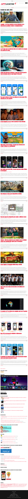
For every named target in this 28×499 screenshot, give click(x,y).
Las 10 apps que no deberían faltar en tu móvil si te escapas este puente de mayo (14, 49)
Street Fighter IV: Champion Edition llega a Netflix (11, 264)
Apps (14, 483)
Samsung (9, 486)
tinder (19, 486)
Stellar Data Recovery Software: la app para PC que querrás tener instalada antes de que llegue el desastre (14, 73)
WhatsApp (2, 487)
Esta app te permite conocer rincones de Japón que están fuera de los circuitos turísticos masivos (13, 418)
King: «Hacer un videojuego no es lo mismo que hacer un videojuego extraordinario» (13, 410)
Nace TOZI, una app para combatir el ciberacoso (11, 333)
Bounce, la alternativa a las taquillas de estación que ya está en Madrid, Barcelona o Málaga (15, 461)
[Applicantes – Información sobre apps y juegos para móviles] (9, 4)
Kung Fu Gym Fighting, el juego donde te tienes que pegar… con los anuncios (10, 421)
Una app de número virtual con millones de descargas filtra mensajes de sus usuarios (14, 97)
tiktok (18, 486)
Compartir (2, 33)
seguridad (11, 486)
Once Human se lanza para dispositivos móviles (11, 194)
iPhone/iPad (6, 485)
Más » (26, 33)
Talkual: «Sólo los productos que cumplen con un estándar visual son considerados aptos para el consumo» (14, 240)
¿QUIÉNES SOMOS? (14, 491)
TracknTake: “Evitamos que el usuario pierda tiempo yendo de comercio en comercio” (14, 407)
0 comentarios (10, 51)
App (11, 483)
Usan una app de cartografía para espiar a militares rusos (13, 217)
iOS (25, 484)
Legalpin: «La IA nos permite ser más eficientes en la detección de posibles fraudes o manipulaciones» (12, 25)
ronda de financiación (5, 486)
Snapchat (16, 486)
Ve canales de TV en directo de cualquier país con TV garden (14, 311)
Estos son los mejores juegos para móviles (9, 460)
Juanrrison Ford (2, 51)
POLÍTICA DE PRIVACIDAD (12, 496)
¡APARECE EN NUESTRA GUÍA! (14, 494)
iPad (1, 485)
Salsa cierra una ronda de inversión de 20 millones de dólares (12, 287)
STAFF (14, 492)
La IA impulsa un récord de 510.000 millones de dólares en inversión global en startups (11, 422)
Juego (8, 485)
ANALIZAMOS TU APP (12, 495)
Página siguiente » (3, 368)
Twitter (21, 486)
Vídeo (22, 486)
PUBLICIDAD (14, 493)
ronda (1, 486)
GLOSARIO (17, 495)
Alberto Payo (2, 242)
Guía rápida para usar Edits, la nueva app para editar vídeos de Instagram (14, 170)
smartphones (14, 486)
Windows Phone (6, 487)
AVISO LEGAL (17, 496)
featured (10, 485)
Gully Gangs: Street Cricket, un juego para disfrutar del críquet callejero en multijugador (13, 145)
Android (2, 483)
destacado (3, 484)
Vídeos (23, 486)
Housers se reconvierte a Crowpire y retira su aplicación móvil (11, 457)
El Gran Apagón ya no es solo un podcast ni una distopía (13, 121)
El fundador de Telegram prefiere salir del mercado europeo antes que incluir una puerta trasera (14, 357)
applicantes (2, 75)
